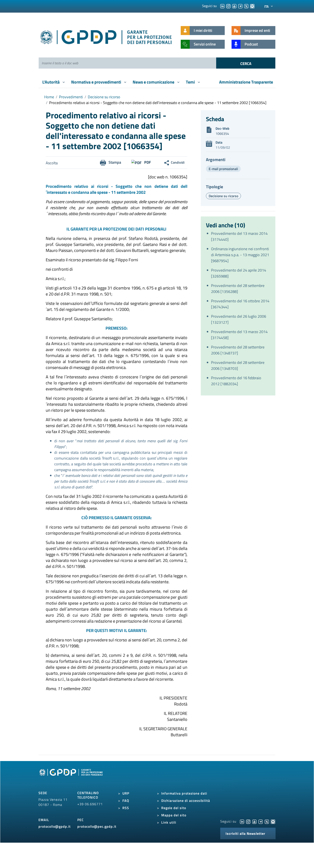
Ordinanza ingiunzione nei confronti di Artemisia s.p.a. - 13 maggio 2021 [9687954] (240, 255)
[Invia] (245, 63)
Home (49, 97)
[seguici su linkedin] (222, 5)
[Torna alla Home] (106, 36)
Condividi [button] (178, 162)
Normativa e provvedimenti (96, 82)
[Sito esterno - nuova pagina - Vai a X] (267, 821)
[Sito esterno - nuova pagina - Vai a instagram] (248, 821)
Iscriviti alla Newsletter (245, 833)
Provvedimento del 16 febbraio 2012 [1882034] (236, 381)
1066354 (222, 133)
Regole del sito (173, 807)
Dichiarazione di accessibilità (185, 800)
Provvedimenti (71, 97)
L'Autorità (51, 82)
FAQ (125, 800)
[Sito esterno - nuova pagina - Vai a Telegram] (260, 821)
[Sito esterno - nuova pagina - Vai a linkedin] (242, 821)
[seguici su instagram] (228, 5)
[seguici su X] (246, 5)
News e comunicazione (154, 82)
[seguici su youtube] (234, 5)
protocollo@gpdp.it (54, 826)
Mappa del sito (173, 815)
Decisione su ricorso (104, 97)
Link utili (168, 822)
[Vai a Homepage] (71, 777)
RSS (125, 807)
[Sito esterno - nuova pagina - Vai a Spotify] (273, 821)
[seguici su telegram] (240, 5)
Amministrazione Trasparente (246, 82)
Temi (191, 82)
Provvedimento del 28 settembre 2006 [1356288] (237, 288)
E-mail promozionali (223, 168)
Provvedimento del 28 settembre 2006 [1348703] (237, 365)
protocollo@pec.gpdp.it (96, 826)
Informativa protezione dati (184, 793)
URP (125, 793)
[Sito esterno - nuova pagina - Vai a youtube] (254, 821)
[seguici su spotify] (252, 5)
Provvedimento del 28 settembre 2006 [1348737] (237, 350)
